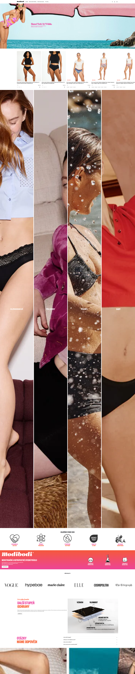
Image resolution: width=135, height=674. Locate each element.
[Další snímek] (117, 69)
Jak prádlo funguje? (67, 637)
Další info (20, 613)
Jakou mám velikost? (67, 642)
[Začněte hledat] (112, 2)
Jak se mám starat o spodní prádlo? (70, 644)
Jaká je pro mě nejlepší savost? (69, 639)
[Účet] (114, 2)
